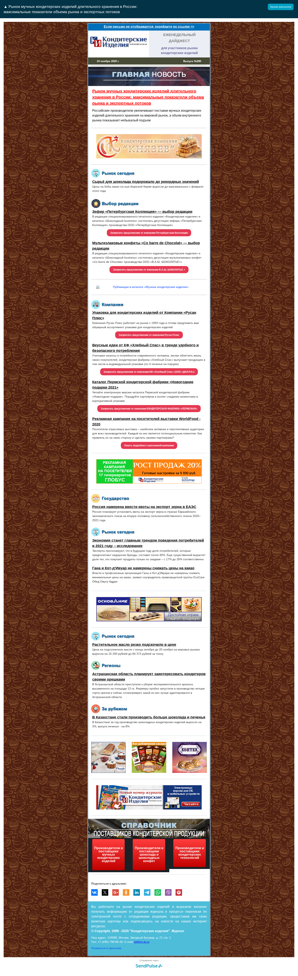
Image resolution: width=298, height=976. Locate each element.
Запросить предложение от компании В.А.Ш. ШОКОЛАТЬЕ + (149, 269)
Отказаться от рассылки (106, 948)
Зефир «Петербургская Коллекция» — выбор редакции (142, 212)
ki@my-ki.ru (141, 941)
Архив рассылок (280, 6)
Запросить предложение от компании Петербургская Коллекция (149, 232)
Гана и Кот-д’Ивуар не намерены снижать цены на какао (143, 568)
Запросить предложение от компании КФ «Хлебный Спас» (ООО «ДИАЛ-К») (149, 371)
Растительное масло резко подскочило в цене (134, 645)
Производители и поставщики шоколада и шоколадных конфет (149, 854)
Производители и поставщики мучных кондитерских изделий (108, 854)
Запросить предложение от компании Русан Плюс (149, 335)
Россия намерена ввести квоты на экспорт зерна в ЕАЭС (144, 507)
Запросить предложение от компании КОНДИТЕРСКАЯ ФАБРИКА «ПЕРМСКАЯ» (149, 408)
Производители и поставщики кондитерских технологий (189, 852)
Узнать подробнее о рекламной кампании (149, 445)
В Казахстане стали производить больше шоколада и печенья (148, 717)
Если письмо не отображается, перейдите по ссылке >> (149, 26)
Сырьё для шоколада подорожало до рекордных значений (145, 182)
